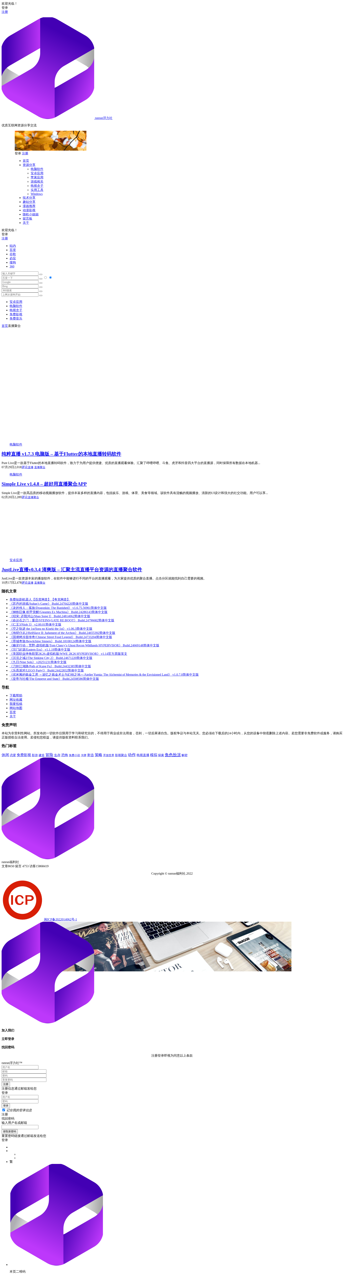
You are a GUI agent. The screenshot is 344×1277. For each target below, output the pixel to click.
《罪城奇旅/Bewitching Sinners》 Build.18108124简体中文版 (50, 641)
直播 (30, 467)
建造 (42, 755)
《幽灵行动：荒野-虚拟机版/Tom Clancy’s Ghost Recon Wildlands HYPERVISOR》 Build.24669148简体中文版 (84, 645)
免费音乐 (16, 318)
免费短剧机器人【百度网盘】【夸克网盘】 (40, 599)
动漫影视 (29, 210)
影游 (35, 755)
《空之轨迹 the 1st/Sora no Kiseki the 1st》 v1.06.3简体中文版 (51, 628)
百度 (13, 250)
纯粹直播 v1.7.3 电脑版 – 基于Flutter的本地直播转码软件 (61, 453)
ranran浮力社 (103, 118)
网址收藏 (16, 699)
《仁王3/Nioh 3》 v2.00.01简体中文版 (35, 624)
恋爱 (13, 755)
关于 (26, 222)
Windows (37, 194)
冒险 (49, 755)
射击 (90, 755)
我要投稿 (16, 703)
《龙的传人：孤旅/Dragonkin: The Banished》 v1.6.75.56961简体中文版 (58, 607)
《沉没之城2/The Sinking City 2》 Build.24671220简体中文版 (51, 658)
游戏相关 (37, 181)
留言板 (27, 218)
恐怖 (64, 755)
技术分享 (29, 197)
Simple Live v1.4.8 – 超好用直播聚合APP (44, 483)
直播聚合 (39, 467)
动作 (132, 755)
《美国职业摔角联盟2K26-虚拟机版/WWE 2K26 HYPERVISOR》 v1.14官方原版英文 (68, 653)
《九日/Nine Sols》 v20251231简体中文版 (38, 662)
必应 (13, 258)
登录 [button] (5, 7)
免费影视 (16, 314)
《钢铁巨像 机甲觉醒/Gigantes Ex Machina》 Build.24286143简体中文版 (59, 612)
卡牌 (83, 755)
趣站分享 (29, 201)
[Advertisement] (172, 356)
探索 (161, 755)
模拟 (153, 755)
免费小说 (74, 755)
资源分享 (29, 165)
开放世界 (108, 755)
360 (12, 266)
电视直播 (143, 755)
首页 (26, 160)
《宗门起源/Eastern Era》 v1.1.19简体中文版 (40, 649)
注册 (5, 12)
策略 (98, 755)
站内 (13, 245)
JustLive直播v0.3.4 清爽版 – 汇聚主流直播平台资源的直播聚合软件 (72, 569)
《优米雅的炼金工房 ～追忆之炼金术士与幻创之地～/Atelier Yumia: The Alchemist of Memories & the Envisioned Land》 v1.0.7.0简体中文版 (104, 674)
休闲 (5, 755)
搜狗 (13, 262)
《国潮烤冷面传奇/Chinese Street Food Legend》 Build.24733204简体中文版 (61, 637)
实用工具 (37, 190)
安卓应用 (37, 173)
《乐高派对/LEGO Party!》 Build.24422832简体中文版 (47, 670)
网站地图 (16, 708)
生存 (57, 755)
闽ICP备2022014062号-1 (60, 919)
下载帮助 (16, 695)
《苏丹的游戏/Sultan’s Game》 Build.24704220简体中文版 (49, 603)
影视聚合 (121, 755)
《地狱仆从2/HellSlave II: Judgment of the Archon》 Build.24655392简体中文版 (62, 633)
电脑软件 (37, 169)
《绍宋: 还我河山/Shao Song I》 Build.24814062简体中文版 (50, 616)
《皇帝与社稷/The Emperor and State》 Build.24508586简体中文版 (54, 678)
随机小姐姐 (31, 214)
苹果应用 (37, 177)
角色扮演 (173, 755)
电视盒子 (37, 185)
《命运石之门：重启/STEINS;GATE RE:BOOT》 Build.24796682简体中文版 (62, 620)
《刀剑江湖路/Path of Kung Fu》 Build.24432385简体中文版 (50, 666)
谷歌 (13, 254)
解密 (185, 755)
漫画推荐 (29, 206)
